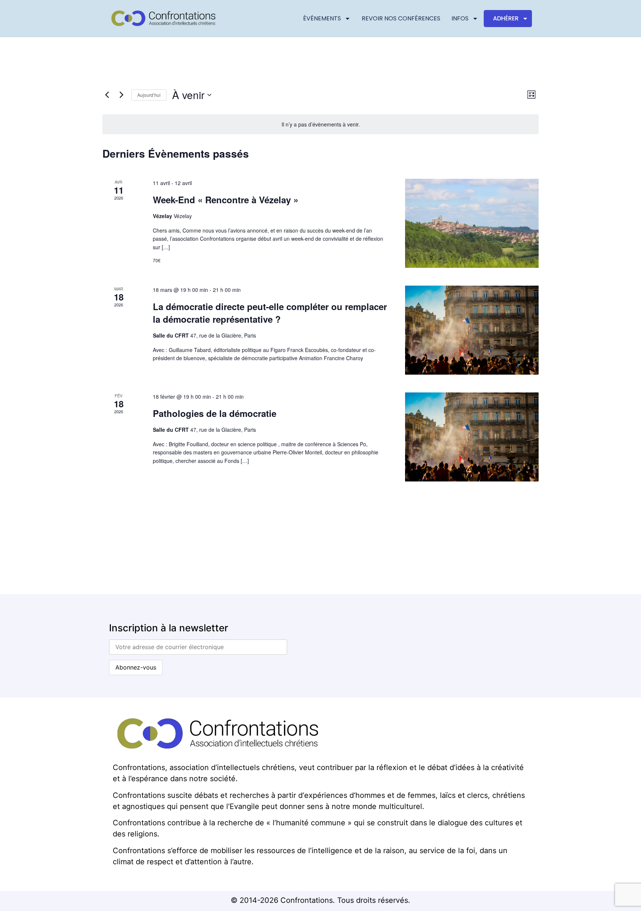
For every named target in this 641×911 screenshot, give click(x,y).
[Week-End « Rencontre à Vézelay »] (472, 223)
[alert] (320, 124)
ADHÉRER (506, 18)
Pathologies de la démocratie (214, 413)
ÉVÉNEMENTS (322, 18)
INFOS (460, 18)
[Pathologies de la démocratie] (472, 436)
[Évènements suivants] (121, 95)
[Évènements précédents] (106, 95)
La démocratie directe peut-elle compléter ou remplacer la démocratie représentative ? (270, 312)
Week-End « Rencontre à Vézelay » (225, 199)
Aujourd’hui (149, 95)
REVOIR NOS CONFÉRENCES (401, 18)
